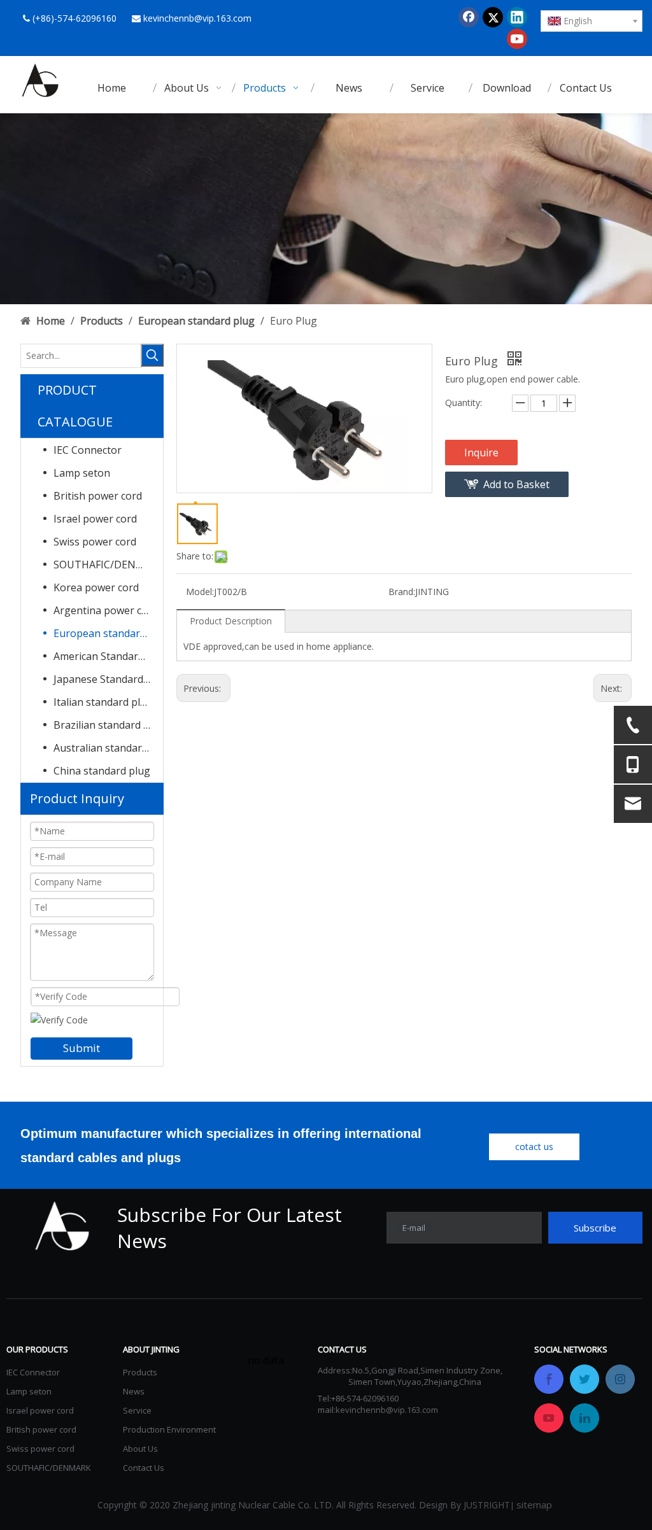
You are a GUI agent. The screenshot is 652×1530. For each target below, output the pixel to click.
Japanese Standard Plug (108, 679)
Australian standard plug (108, 748)
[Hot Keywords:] (152, 355)
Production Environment (169, 1429)
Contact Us (143, 1467)
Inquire (481, 453)
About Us (140, 1448)
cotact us (534, 1146)
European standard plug (108, 633)
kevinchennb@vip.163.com (197, 18)
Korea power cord (96, 587)
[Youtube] (517, 39)
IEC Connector (87, 450)
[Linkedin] (517, 17)
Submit (81, 1048)
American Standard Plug (108, 656)
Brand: (401, 592)
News (134, 1391)
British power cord (97, 496)
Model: (200, 592)
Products (140, 1372)
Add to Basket (516, 484)
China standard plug (101, 771)
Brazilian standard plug (108, 725)
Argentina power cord (105, 610)
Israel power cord (95, 519)
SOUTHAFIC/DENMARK (108, 565)
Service (137, 1410)
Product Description (231, 621)
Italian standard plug (103, 702)
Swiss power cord (94, 542)
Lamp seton (81, 473)
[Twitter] (493, 17)
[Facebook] (468, 17)
